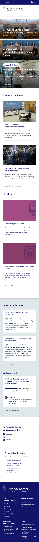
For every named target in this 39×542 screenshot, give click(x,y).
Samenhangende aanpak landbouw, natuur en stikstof (18, 339)
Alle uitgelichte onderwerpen (14, 286)
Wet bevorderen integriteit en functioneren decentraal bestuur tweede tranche (17, 381)
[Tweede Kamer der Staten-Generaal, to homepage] (13, 8)
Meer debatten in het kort (13, 365)
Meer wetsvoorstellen (12, 410)
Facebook (7, 434)
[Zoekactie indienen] (34, 15)
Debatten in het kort (12, 468)
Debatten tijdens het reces (14, 224)
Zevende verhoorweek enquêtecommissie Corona (15, 126)
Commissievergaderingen (13, 463)
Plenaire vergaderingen (13, 461)
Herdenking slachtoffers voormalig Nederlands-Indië (17, 169)
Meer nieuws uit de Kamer (13, 186)
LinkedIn (7, 440)
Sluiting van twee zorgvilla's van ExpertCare (16, 313)
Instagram (7, 437)
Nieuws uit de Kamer (12, 466)
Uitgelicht (9, 470)
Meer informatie (12, 473)
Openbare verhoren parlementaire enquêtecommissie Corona (19, 52)
